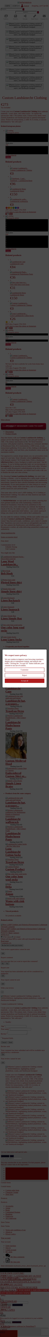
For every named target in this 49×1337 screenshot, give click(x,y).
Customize (24, 670)
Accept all (24, 681)
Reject (24, 675)
